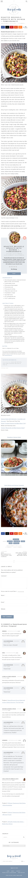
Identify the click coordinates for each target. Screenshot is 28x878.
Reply (19, 631)
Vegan (10, 543)
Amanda (4, 631)
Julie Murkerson (8, 641)
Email (3, 602)
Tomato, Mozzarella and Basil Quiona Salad (12, 428)
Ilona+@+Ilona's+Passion (9, 676)
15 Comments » (21, 23)
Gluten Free (16, 541)
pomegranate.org (8, 355)
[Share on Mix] (20, 27)
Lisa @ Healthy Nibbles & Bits (10, 778)
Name (3, 595)
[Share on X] (7, 27)
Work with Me (21, 872)
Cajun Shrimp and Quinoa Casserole (14, 485)
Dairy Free (10, 541)
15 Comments (8, 547)
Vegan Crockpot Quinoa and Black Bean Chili (13, 423)
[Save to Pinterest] (12, 27)
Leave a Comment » (18, 547)
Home (8, 871)
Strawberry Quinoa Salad (14, 437)
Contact (18, 871)
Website (3, 609)
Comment (4, 576)
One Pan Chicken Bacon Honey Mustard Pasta (21, 553)
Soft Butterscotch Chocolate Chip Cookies (6, 554)
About (12, 871)
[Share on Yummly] (16, 27)
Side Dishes (15, 539)
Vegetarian (16, 543)
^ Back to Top (14, 868)
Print (14, 273)
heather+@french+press (9, 708)
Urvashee (4, 740)
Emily (3, 652)
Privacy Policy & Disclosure (9, 872)
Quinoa (22, 541)
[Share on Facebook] (3, 27)
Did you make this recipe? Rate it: (9, 591)
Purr (21, 875)
